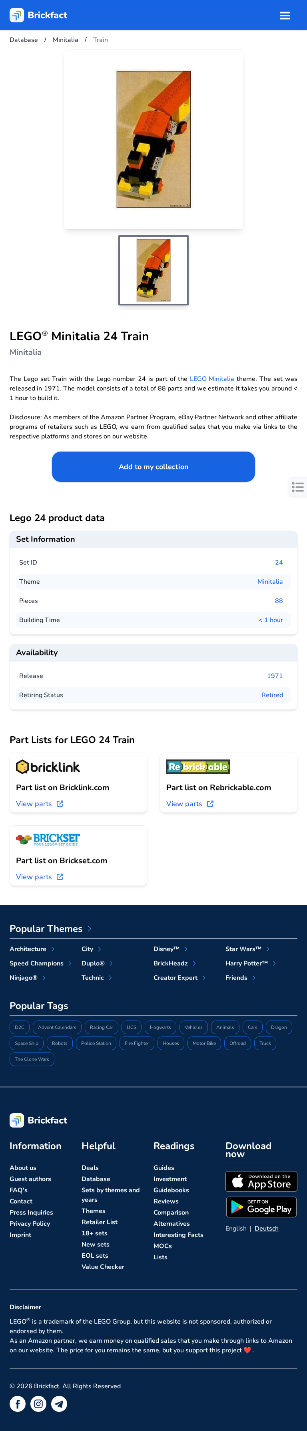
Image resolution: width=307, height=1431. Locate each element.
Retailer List (100, 1222)
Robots (60, 1043)
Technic (93, 978)
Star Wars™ (243, 949)
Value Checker (103, 1267)
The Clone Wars (32, 1059)
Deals (90, 1167)
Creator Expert (175, 978)
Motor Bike (204, 1043)
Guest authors (30, 1179)
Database (96, 1179)
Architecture (28, 949)
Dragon (279, 1027)
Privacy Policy (30, 1223)
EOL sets (95, 1255)
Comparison (171, 1212)
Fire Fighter (137, 1043)
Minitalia (270, 581)
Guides (164, 1167)
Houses (171, 1043)
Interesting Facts (178, 1235)
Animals (225, 1027)
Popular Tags (39, 1006)
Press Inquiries (31, 1212)
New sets (96, 1244)
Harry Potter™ (246, 963)
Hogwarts (160, 1027)
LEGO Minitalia (212, 379)
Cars (252, 1027)
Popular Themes (46, 929)
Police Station (96, 1043)
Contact (21, 1201)
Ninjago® (24, 978)
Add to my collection (154, 467)
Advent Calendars (57, 1027)
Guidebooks (171, 1190)
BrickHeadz (171, 963)
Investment (170, 1179)
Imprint (20, 1235)
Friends (236, 978)
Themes (94, 1211)
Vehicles (194, 1027)
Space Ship (26, 1043)
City (87, 949)
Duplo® (93, 963)
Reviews (166, 1201)
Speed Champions (37, 963)
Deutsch (267, 1228)
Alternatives (172, 1223)
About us (23, 1167)
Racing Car (101, 1027)
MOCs (163, 1246)
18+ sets (95, 1233)
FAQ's (19, 1190)
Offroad (237, 1043)
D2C (19, 1027)
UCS (131, 1027)
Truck (265, 1043)
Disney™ (166, 949)
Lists (160, 1257)
